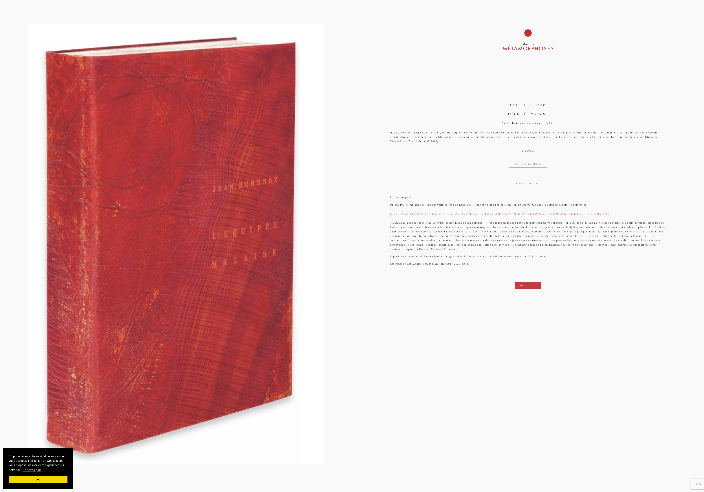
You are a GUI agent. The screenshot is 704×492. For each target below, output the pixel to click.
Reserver (528, 285)
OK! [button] (38, 479)
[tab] (528, 181)
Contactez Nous (528, 164)
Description (528, 183)
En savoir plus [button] (32, 470)
